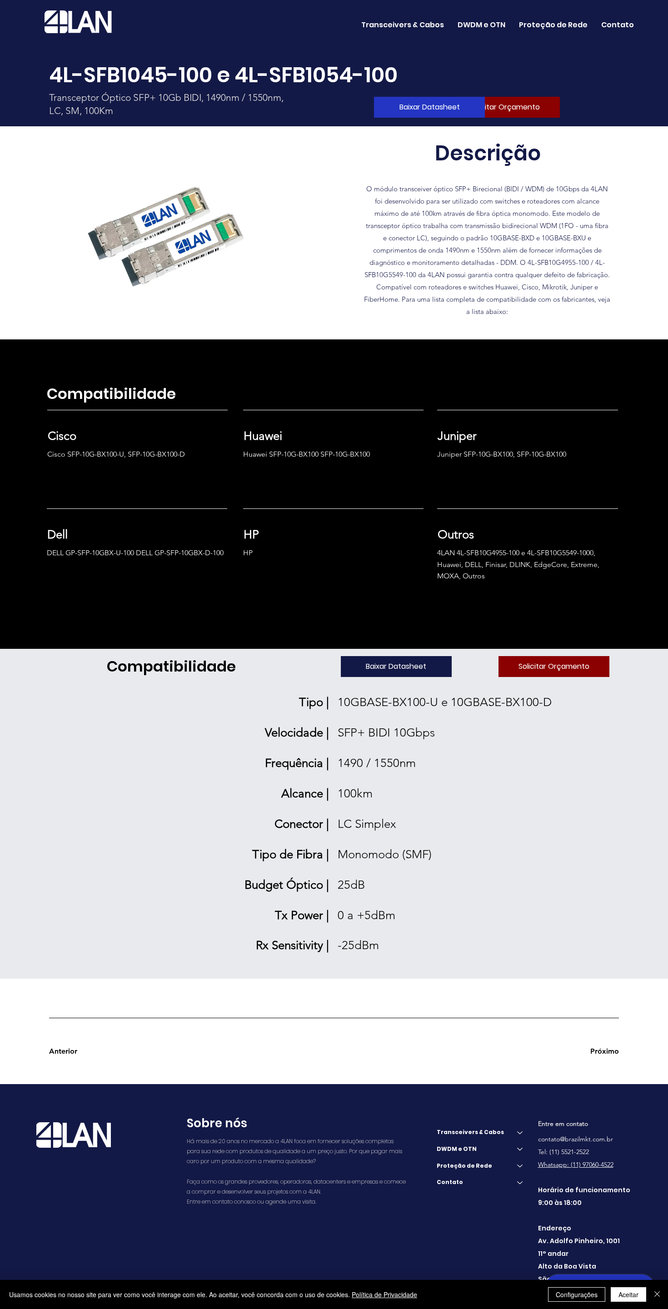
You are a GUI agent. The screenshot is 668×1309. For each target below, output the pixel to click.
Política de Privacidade (384, 1294)
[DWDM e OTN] (520, 1149)
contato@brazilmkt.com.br (575, 1139)
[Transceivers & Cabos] (520, 1132)
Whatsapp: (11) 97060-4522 (575, 1164)
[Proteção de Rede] (520, 1166)
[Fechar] (657, 1294)
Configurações (577, 1294)
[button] (481, 25)
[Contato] (520, 1182)
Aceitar (628, 1294)
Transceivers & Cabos (470, 1132)
